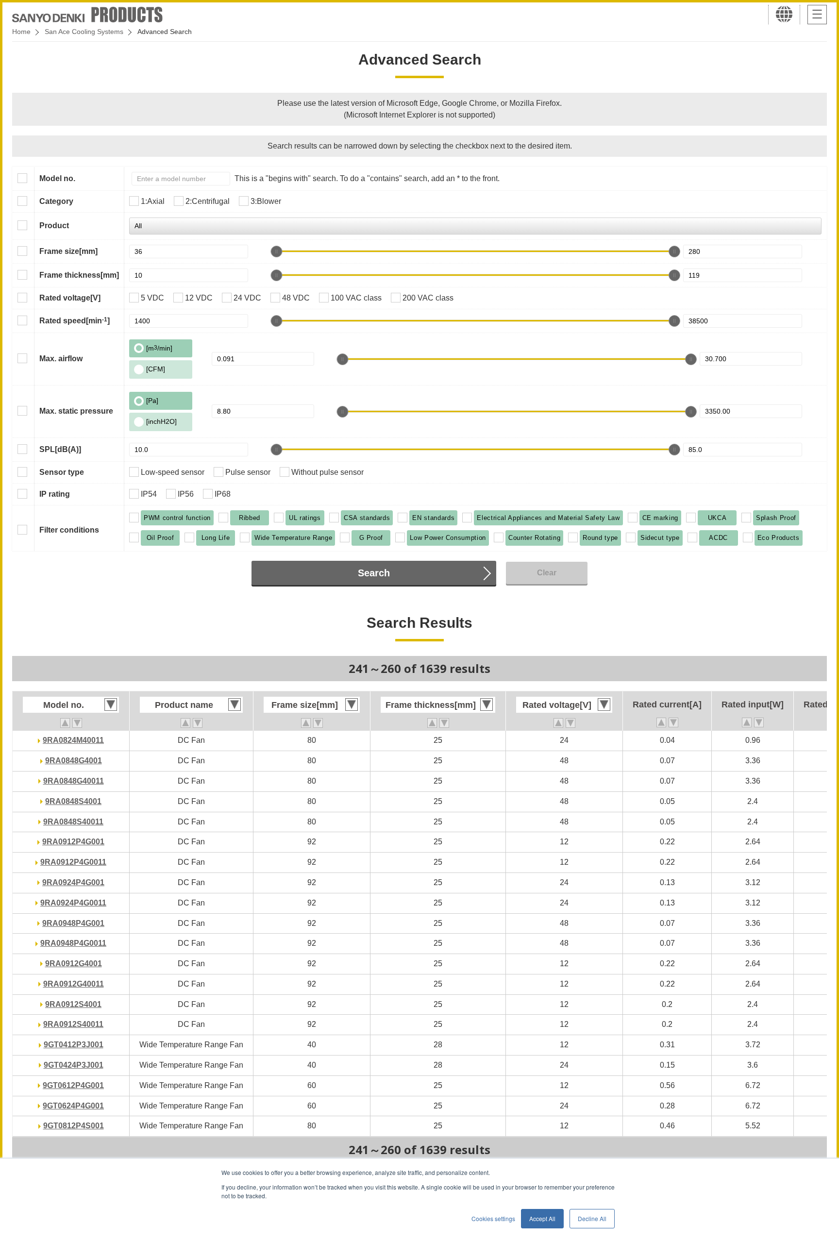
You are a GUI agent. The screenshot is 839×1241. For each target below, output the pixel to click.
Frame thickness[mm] (79, 275)
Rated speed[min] (74, 320)
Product (54, 225)
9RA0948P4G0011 (73, 943)
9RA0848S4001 (73, 801)
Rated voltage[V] (70, 298)
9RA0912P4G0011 (73, 862)
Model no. (57, 178)
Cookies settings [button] (493, 1218)
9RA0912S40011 (73, 1024)
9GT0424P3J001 (73, 1065)
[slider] (276, 251)
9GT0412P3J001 (73, 1044)
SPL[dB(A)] (60, 449)
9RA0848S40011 (73, 822)
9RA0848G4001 (73, 760)
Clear (546, 573)
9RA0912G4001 (73, 963)
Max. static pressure (76, 411)
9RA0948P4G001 (73, 923)
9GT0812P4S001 (73, 1126)
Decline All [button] (592, 1218)
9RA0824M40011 (73, 740)
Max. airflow (61, 358)
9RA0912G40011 (73, 984)
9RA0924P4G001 (73, 882)
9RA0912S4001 (73, 1004)
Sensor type (61, 472)
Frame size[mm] (68, 251)
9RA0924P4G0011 (73, 903)
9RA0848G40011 (73, 781)
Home (21, 31)
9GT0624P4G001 (73, 1106)
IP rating (54, 494)
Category (56, 201)
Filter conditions (69, 530)
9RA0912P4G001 (73, 842)
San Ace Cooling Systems (84, 31)
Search (374, 573)
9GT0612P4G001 (73, 1085)
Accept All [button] (542, 1218)
